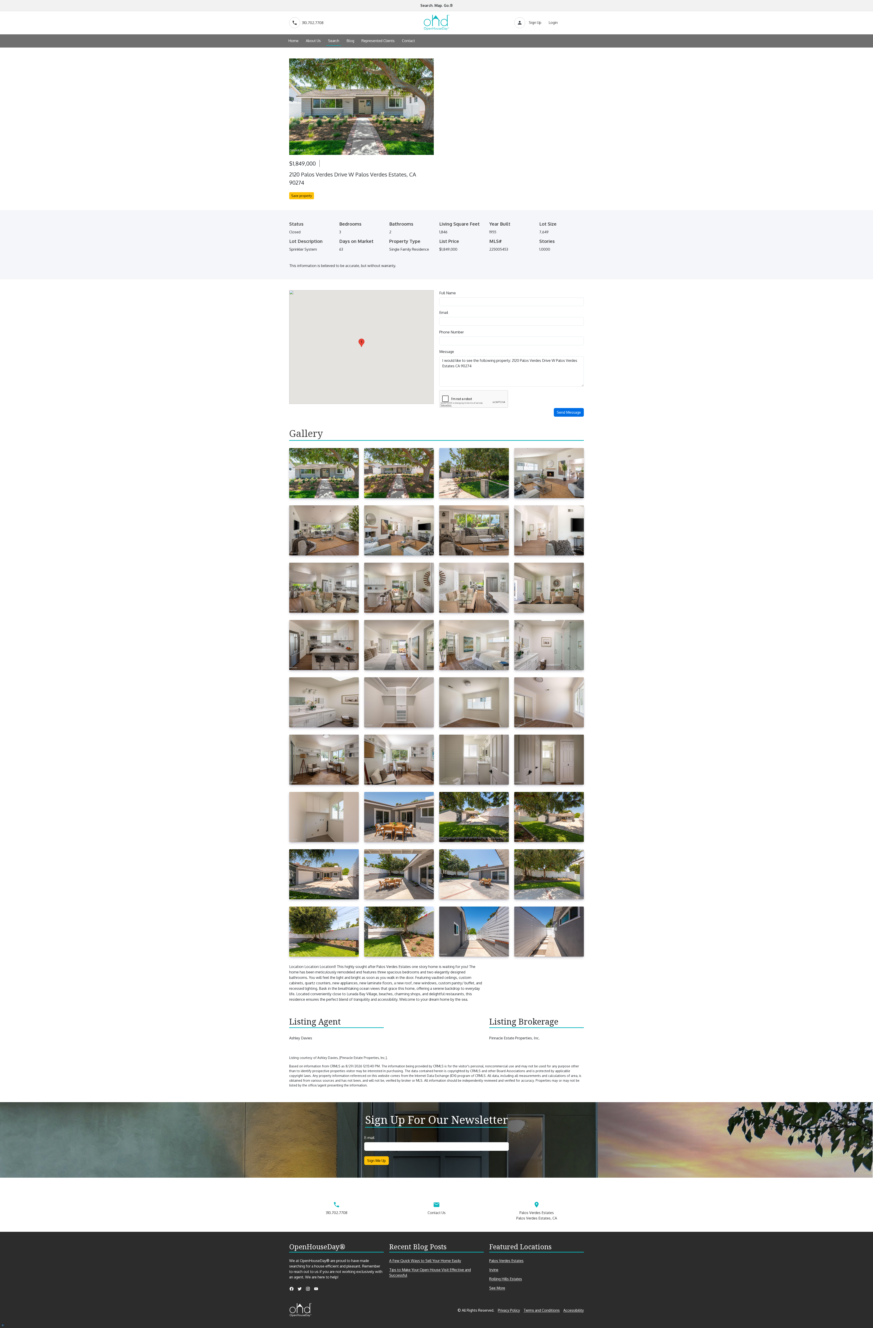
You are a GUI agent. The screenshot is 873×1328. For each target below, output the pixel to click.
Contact (408, 40)
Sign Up (535, 22)
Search (333, 40)
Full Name (447, 293)
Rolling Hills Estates (505, 1279)
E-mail (369, 1137)
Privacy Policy (509, 1310)
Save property (301, 196)
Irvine (493, 1270)
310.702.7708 (313, 22)
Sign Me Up (376, 1160)
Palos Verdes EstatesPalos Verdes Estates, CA (536, 1215)
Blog (350, 40)
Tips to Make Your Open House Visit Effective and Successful (430, 1273)
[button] (361, 343)
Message (446, 351)
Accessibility (573, 1310)
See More (505, 1288)
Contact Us (437, 1212)
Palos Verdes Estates (506, 1260)
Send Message (569, 412)
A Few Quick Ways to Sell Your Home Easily (425, 1260)
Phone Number (451, 332)
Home (293, 40)
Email (443, 312)
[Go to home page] (436, 23)
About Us (313, 40)
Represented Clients (378, 40)
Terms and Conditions (542, 1310)
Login (553, 22)
